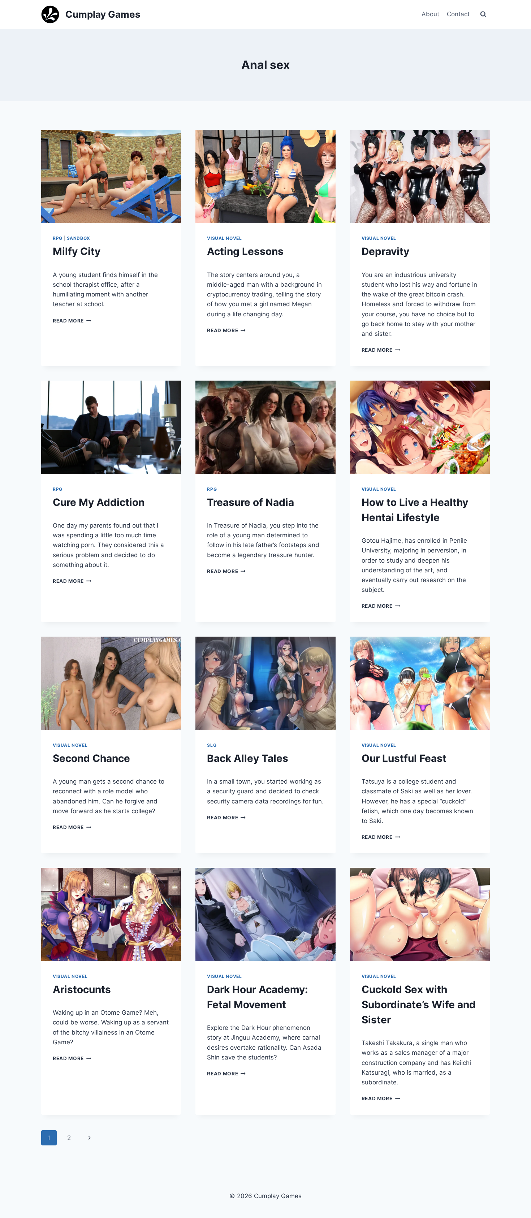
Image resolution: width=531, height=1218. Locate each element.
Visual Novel (224, 238)
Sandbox (78, 238)
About (430, 14)
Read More (72, 321)
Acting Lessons (245, 251)
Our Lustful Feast (404, 758)
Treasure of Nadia (250, 502)
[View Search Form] (483, 14)
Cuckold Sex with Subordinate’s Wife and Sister (419, 1004)
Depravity (385, 251)
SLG (211, 745)
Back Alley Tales (247, 758)
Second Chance (91, 758)
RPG (57, 238)
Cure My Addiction (98, 502)
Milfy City (76, 251)
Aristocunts (82, 989)
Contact (458, 14)
